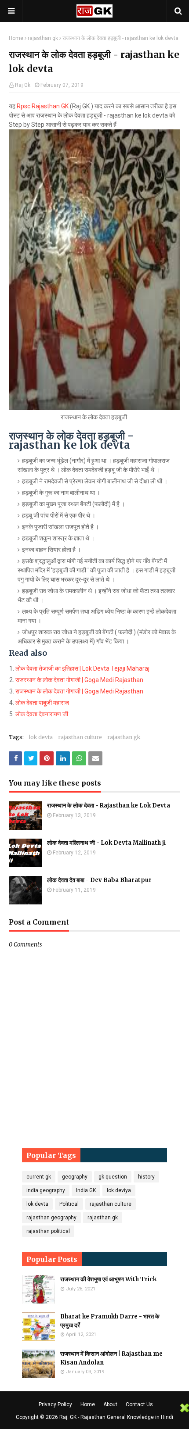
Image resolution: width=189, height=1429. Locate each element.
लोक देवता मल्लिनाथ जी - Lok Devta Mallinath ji (106, 843)
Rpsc (23, 106)
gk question (112, 1177)
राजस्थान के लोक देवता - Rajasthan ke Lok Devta (108, 805)
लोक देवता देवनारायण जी (41, 714)
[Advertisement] (90, 1416)
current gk (38, 1177)
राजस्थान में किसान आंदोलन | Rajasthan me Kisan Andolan (111, 1358)
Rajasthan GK (50, 106)
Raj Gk (22, 85)
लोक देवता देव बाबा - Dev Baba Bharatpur (99, 880)
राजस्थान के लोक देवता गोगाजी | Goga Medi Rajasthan (79, 679)
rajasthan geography (51, 1218)
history (146, 1177)
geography (74, 1177)
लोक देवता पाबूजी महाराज (42, 702)
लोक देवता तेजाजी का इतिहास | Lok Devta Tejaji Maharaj (82, 668)
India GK (86, 1190)
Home (16, 38)
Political (69, 1204)
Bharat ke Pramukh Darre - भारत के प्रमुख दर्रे (110, 1321)
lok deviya (119, 1190)
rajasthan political (48, 1231)
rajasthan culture (80, 737)
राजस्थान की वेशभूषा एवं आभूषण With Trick (108, 1279)
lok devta (41, 737)
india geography (45, 1190)
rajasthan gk (43, 38)
